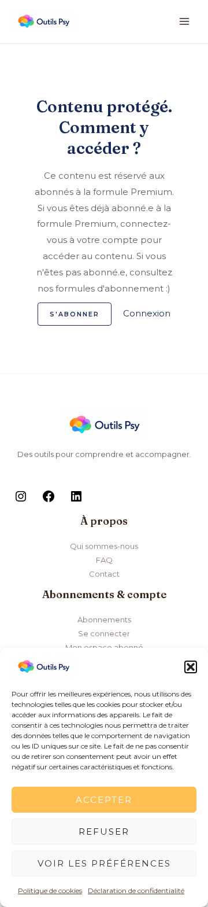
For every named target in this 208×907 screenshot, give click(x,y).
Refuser (104, 831)
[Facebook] (48, 500)
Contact (104, 573)
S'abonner (74, 314)
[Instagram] (21, 500)
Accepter (104, 799)
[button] (190, 667)
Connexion (146, 313)
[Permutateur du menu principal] (184, 21)
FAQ (104, 560)
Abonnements (104, 619)
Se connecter (104, 633)
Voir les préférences (104, 863)
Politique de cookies (50, 890)
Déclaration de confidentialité (136, 890)
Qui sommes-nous (104, 546)
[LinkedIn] (76, 500)
